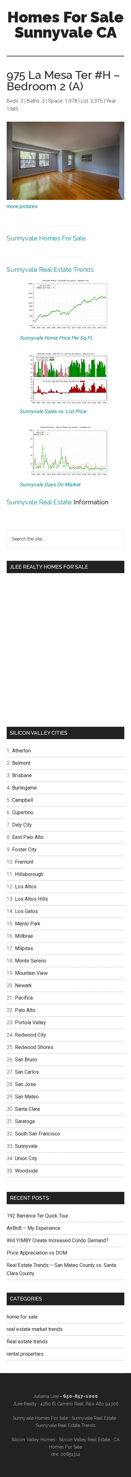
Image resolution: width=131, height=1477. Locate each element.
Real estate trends (27, 1342)
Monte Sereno (30, 961)
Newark (23, 985)
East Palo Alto (28, 837)
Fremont (24, 862)
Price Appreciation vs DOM (37, 1253)
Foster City (24, 850)
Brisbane (22, 775)
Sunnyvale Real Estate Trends (50, 269)
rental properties (25, 1354)
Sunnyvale (26, 1146)
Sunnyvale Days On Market (49, 485)
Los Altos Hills (31, 899)
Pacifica (24, 998)
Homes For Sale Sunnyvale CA (65, 24)
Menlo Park (27, 924)
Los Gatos (26, 911)
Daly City (22, 825)
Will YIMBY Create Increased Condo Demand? (57, 1240)
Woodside (26, 1171)
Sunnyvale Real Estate (39, 502)
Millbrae (24, 936)
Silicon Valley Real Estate (84, 1439)
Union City (26, 1158)
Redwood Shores (34, 1047)
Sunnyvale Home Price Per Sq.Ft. (56, 338)
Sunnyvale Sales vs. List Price (52, 411)
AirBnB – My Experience (33, 1228)
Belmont (21, 763)
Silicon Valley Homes (33, 1439)
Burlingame (24, 788)
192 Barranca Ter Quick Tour (37, 1216)
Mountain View (31, 973)
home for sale (22, 1317)
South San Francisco (37, 1134)
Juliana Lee (46, 1396)
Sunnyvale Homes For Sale (46, 238)
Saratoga (25, 1121)
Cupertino (22, 812)
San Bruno (26, 1060)
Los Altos (26, 887)
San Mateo (27, 1097)
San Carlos (27, 1072)
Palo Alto (25, 1010)
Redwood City (30, 1035)
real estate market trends (35, 1329)
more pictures (22, 206)
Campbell (22, 800)
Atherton (21, 751)
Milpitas (24, 948)
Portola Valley (30, 1023)
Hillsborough (29, 874)
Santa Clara (27, 1109)
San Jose (25, 1084)
